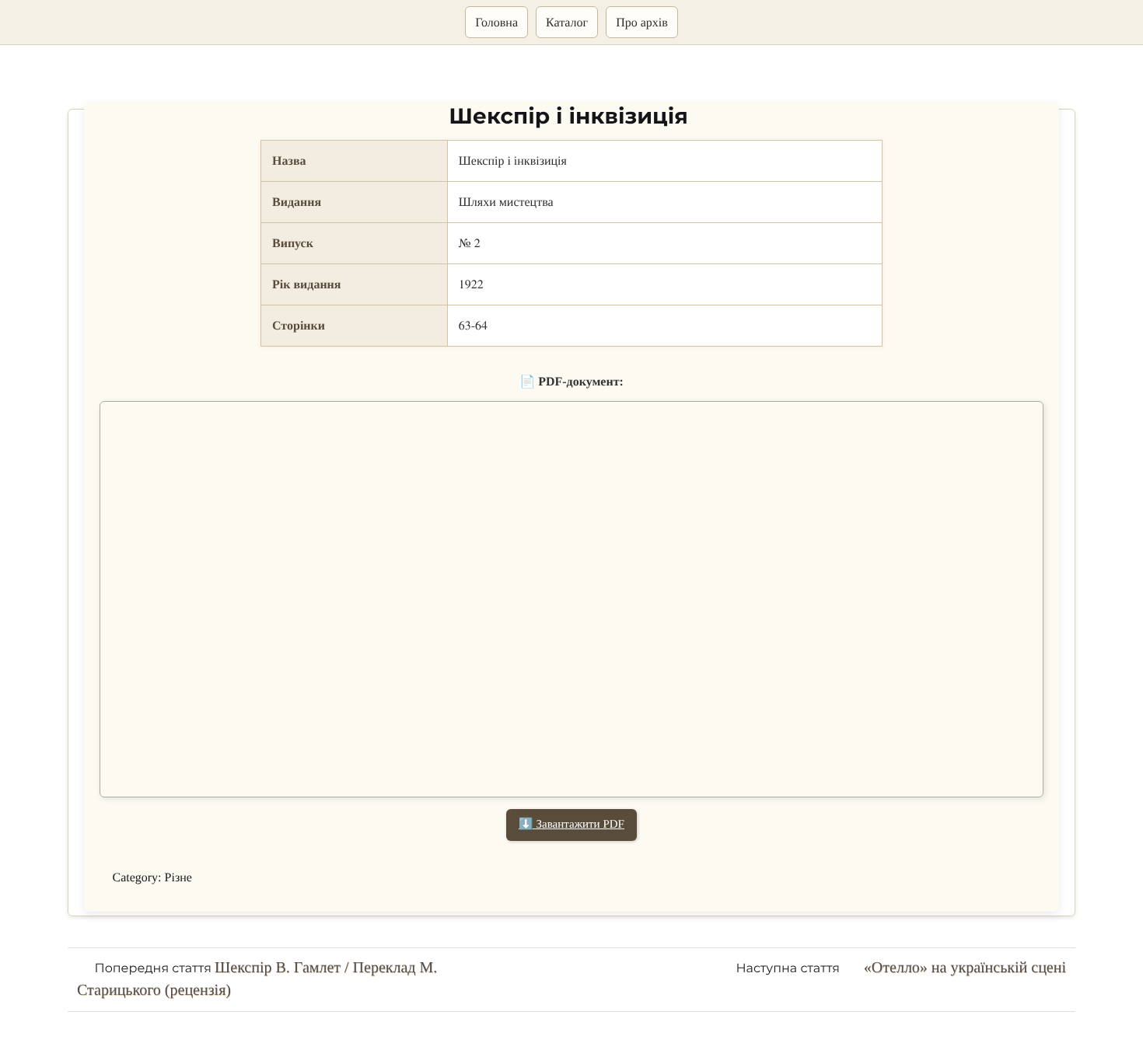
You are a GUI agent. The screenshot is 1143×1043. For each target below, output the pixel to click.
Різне (178, 877)
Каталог (567, 22)
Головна (496, 22)
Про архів (642, 22)
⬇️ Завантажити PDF (571, 824)
